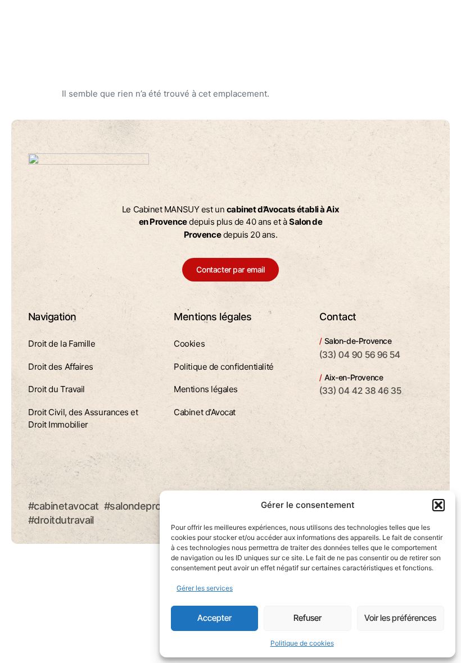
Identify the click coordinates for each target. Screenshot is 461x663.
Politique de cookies (302, 643)
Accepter (214, 617)
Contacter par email (230, 269)
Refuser (307, 617)
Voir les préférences (400, 617)
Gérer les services (205, 588)
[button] (438, 505)
